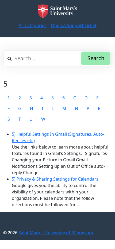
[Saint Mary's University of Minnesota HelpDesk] (57, 11)
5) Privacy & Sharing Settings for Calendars (55, 179)
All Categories (33, 25)
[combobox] (57, 58)
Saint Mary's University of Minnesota (55, 233)
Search (95, 58)
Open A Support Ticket (74, 25)
